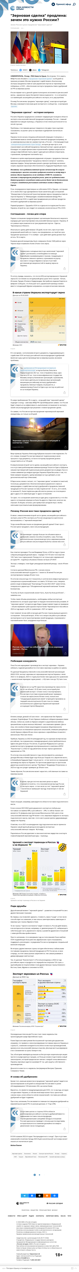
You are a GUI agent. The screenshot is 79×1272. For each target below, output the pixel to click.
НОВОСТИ (11, 1216)
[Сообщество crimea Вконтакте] (32, 1196)
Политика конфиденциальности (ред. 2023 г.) (31, 1232)
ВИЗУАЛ (54, 1210)
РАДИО (31, 1216)
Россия (35, 1153)
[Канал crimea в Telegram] (24, 1196)
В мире (57, 1153)
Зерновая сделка (17, 1153)
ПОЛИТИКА (25, 1210)
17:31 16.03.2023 (15, 28)
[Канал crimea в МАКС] (54, 1196)
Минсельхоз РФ (42, 1156)
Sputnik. (14, 106)
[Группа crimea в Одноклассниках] (47, 1196)
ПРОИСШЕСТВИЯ (45, 1210)
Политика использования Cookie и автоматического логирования (38, 1230)
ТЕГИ (69, 1216)
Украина (64, 1153)
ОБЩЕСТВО (34, 1210)
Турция (21, 1156)
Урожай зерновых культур (57, 1156)
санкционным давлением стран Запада (26, 144)
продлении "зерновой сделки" (41, 79)
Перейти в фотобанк (21, 65)
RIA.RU (63, 1216)
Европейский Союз (30, 1156)
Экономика (27, 1153)
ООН (15, 1156)
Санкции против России (46, 1153)
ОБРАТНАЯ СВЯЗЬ (52, 1216)
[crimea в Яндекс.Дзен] (39, 1196)
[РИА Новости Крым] (22, 8)
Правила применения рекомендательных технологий (34, 1234)
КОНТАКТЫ (40, 1216)
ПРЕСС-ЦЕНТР (22, 1216)
